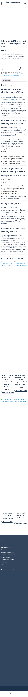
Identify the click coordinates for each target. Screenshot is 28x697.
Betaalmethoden (5, 557)
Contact (3, 564)
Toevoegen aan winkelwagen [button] (10, 392)
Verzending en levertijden (8, 554)
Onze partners (5, 550)
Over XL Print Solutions (7, 545)
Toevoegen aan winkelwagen (11, 68)
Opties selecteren (7, 521)
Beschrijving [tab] (6, 80)
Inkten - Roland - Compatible (15, 74)
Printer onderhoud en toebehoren (10, 75)
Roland (12, 99)
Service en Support (6, 547)
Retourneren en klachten (7, 559)
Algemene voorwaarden (7, 552)
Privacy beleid (5, 562)
